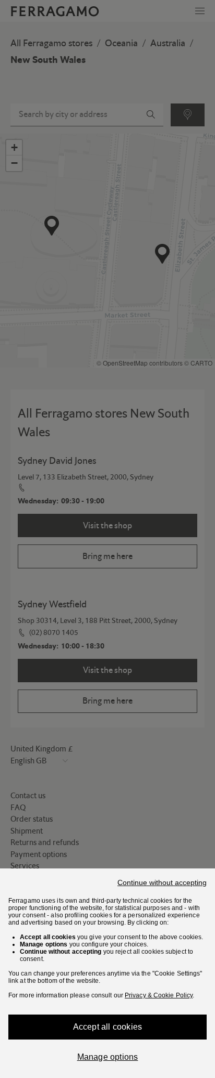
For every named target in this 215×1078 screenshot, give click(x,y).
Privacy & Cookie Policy (159, 995)
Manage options (107, 1057)
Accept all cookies (107, 1026)
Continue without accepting (162, 882)
